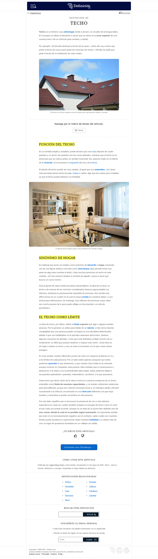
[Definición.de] (79, 6)
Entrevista (69, 496)
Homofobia (69, 486)
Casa (67, 491)
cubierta (92, 486)
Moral (67, 500)
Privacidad (45, 554)
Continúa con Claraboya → (79, 447)
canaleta (92, 496)
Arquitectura (35, 13)
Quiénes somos (34, 554)
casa (94, 151)
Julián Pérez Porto (56, 465)
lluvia (94, 162)
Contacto (53, 554)
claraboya (93, 491)
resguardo (74, 162)
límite (76, 324)
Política (68, 482)
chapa (75, 173)
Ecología (92, 482)
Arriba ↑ (61, 554)
